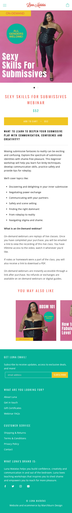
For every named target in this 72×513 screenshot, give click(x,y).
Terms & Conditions (15, 438)
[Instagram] (20, 486)
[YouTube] (28, 486)
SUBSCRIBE (60, 375)
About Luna (10, 397)
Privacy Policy (11, 443)
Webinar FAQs (12, 413)
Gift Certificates (12, 408)
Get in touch (11, 402)
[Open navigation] (4, 5)
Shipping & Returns (15, 432)
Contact (8, 449)
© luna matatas (36, 500)
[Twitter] (13, 486)
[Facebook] (5, 486)
